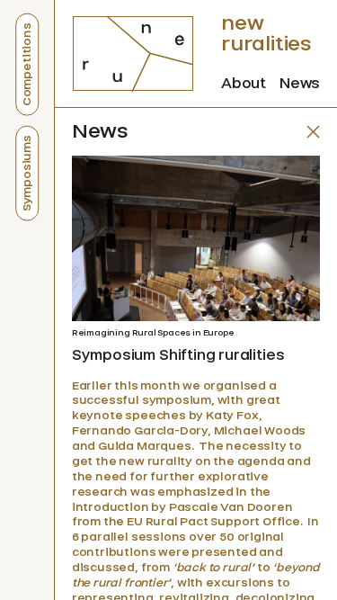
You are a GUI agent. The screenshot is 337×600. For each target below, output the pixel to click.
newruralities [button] (266, 33)
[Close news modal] (313, 131)
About (243, 83)
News (299, 83)
